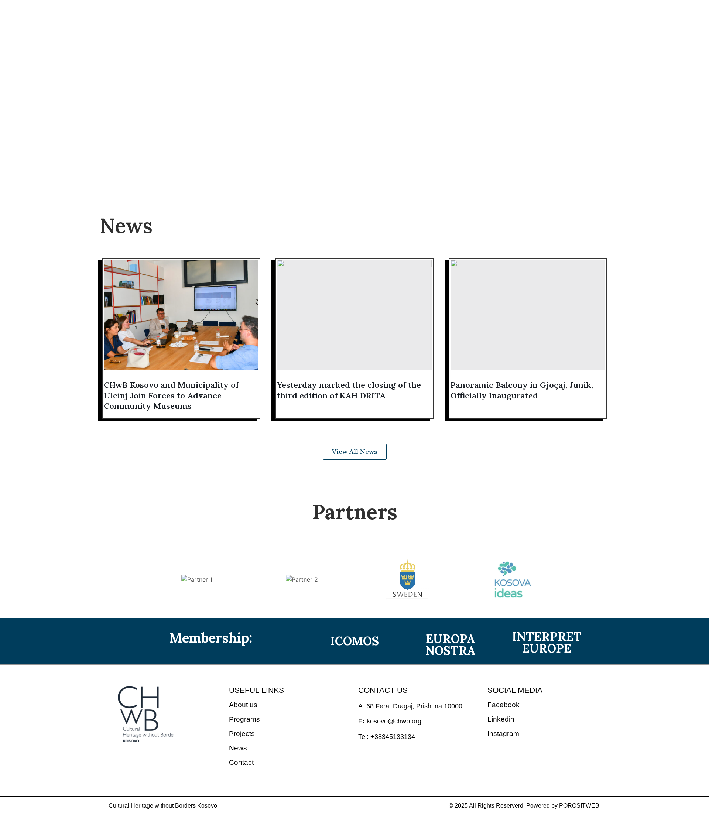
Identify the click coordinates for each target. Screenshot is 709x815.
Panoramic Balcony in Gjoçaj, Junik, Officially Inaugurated (522, 390)
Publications (377, 53)
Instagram (503, 733)
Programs (269, 53)
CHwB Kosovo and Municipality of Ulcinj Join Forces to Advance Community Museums (171, 395)
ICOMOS (354, 640)
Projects (325, 53)
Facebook (503, 705)
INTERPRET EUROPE (547, 642)
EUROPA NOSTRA (450, 644)
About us (212, 53)
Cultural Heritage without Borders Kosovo (163, 805)
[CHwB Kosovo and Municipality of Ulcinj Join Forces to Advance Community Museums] (181, 315)
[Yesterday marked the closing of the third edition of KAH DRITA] (354, 315)
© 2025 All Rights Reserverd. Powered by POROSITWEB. (525, 805)
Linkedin (500, 719)
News (424, 53)
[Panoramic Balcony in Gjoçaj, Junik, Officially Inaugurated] (528, 315)
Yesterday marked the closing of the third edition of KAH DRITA (349, 390)
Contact (463, 53)
